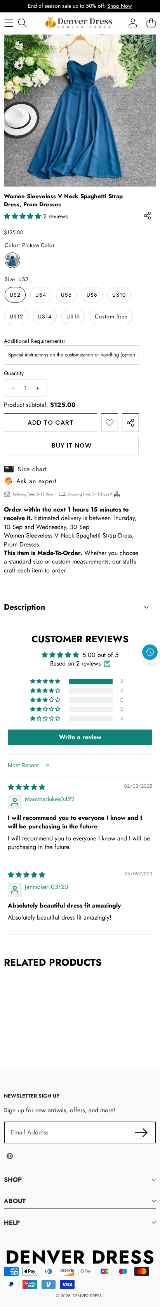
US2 (15, 295)
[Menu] (8, 22)
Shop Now (119, 6)
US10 (119, 295)
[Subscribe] (141, 1132)
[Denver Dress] (80, 23)
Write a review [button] (80, 737)
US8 (92, 295)
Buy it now (72, 445)
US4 (40, 295)
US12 (16, 316)
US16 (73, 316)
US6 (66, 295)
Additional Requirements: (35, 341)
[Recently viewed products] (150, 652)
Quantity (14, 373)
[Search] (22, 22)
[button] (150, 670)
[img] (26, 787)
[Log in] (132, 22)
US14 (45, 316)
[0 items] (151, 22)
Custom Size (111, 316)
